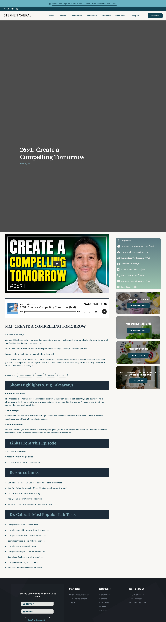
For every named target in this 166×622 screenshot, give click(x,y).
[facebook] (4, 9)
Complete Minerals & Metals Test (23, 524)
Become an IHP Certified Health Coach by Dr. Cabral (31, 504)
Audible (63, 375)
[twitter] (8, 9)
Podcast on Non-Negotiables (20, 457)
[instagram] (17, 9)
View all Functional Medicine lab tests (25, 567)
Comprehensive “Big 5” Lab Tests (23, 562)
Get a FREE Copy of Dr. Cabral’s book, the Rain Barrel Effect (35, 483)
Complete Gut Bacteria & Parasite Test (25, 557)
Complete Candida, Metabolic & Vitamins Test (29, 530)
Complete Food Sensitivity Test (22, 546)
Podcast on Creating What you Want (23, 462)
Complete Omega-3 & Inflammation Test (27, 551)
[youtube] (13, 9)
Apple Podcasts (25, 375)
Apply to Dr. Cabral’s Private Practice (25, 499)
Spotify (39, 375)
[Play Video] (57, 263)
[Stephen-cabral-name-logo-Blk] (17, 14)
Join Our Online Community (20, 488)
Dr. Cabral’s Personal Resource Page (24, 493)
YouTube (50, 375)
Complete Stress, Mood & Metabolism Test (27, 535)
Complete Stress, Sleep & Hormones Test (26, 541)
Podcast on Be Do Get (17, 451)
